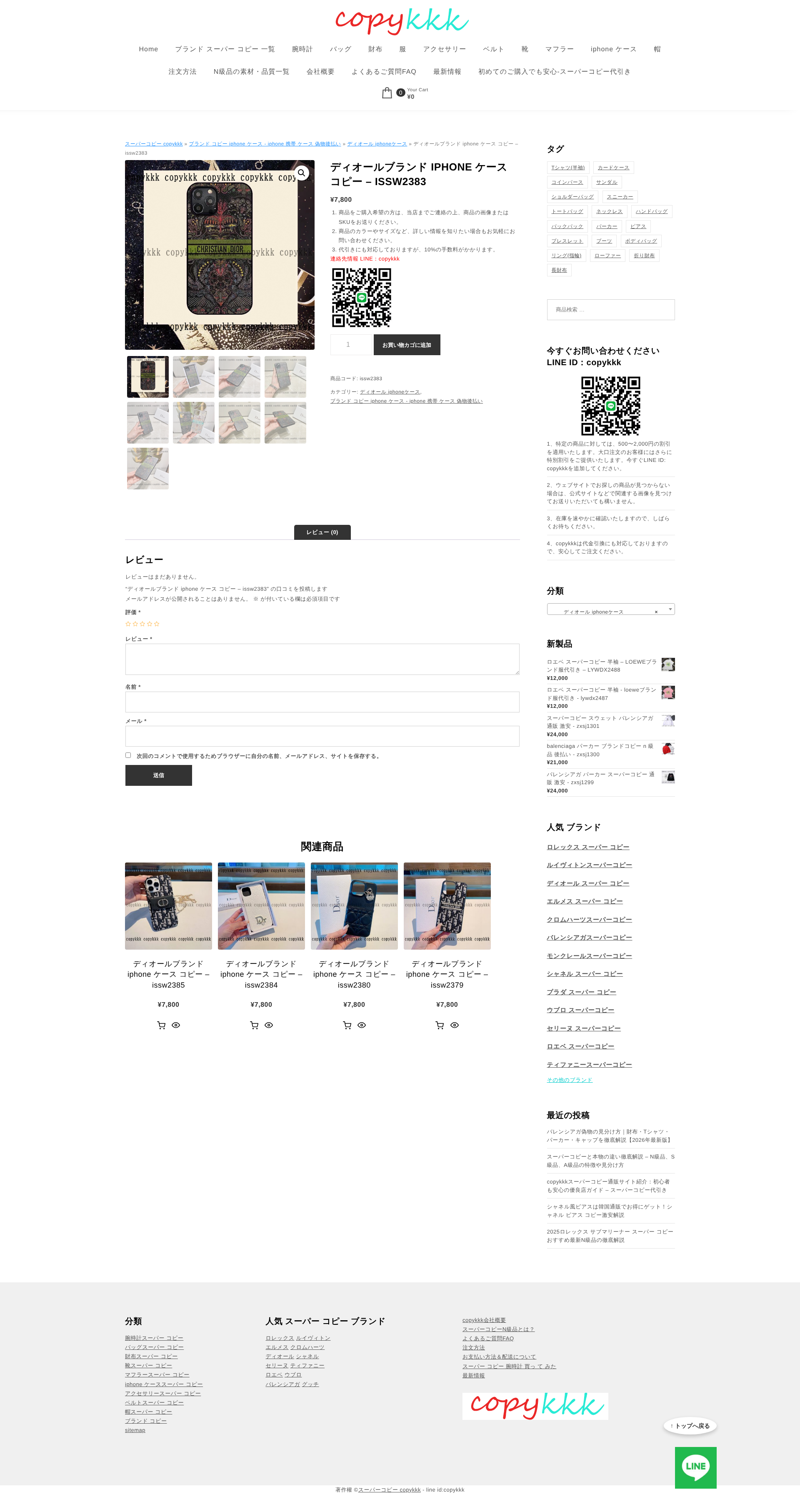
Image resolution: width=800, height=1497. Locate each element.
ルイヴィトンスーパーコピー (589, 865)
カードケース (614, 168)
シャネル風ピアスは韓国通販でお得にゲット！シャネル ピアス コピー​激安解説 (610, 1211)
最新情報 (447, 71)
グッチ (310, 1384)
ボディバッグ (641, 241)
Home (149, 49)
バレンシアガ (283, 1384)
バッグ (341, 49)
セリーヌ (277, 1365)
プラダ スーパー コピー (582, 992)
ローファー (608, 255)
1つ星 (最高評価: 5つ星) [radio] (128, 624)
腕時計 (302, 49)
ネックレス (609, 211)
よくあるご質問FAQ (384, 71)
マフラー (559, 49)
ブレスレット (568, 241)
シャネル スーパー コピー (585, 974)
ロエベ (274, 1375)
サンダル (607, 182)
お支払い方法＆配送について (499, 1357)
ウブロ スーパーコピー (581, 1010)
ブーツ (604, 241)
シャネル (307, 1356)
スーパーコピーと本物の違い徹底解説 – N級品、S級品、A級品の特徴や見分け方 (611, 1160)
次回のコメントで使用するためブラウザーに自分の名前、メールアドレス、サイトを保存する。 (259, 756)
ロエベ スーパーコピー (581, 1046)
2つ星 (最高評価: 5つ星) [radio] (135, 624)
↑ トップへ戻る (690, 1425)
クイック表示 (176, 1025)
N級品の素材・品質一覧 (252, 71)
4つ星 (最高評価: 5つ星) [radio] (149, 624)
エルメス (277, 1347)
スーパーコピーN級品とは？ (498, 1329)
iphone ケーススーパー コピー (164, 1384)
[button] (301, 173)
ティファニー (307, 1365)
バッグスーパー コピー (154, 1347)
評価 (133, 612)
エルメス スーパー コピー (585, 901)
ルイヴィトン (313, 1338)
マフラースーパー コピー (157, 1375)
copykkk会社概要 (484, 1320)
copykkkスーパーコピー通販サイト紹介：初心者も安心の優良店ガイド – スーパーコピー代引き (608, 1186)
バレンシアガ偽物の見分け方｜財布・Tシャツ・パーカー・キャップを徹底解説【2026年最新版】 (610, 1135)
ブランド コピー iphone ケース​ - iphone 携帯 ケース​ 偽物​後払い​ (265, 144)
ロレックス (280, 1338)
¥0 (411, 97)
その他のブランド (570, 1080)
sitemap (135, 1430)
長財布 (560, 270)
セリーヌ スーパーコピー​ (584, 1028)
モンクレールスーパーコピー (589, 956)
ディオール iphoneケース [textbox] (608, 612)
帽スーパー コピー (148, 1412)
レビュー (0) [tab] (322, 532)
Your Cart (417, 90)
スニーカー (620, 197)
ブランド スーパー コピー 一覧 (225, 49)
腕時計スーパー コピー (154, 1338)
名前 (133, 687)
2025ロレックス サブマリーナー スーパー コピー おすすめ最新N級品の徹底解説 (610, 1236)
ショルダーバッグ (573, 197)
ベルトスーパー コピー (154, 1402)
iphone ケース (614, 49)
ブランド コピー (146, 1421)
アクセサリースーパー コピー (163, 1393)
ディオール (280, 1356)
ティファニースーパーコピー (589, 1064)
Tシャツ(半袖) (568, 168)
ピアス (638, 226)
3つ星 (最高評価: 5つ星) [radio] (142, 624)
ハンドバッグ (652, 211)
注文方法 (183, 71)
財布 (375, 49)
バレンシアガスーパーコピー (589, 937)
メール (136, 721)
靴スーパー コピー (148, 1365)
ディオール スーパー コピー (588, 883)
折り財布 (644, 255)
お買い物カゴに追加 (406, 345)
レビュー (138, 639)
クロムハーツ (307, 1347)
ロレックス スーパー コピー (588, 847)
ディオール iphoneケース (377, 144)
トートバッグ (567, 211)
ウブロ (293, 1375)
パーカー (607, 226)
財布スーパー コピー (151, 1356)
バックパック (568, 226)
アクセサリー (444, 49)
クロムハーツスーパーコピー (589, 919)
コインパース (567, 182)
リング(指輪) (567, 255)
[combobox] (611, 609)
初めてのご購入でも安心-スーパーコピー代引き (554, 71)
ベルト (494, 49)
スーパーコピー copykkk (154, 144)
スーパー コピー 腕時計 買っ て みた (509, 1366)
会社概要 (321, 71)
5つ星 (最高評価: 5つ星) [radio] (157, 624)
